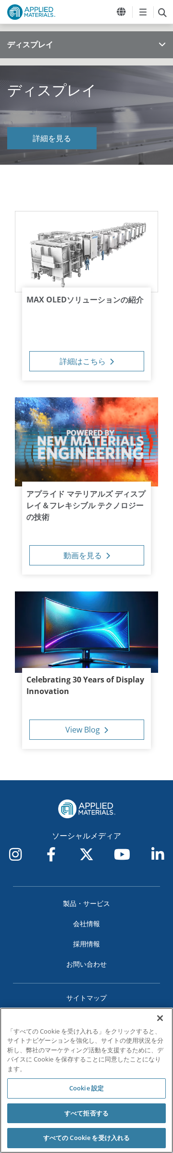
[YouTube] (122, 854)
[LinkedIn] (157, 854)
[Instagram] (15, 854)
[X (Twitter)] (86, 854)
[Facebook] (51, 854)
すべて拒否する (86, 1113)
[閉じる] (160, 1018)
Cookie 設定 (86, 1088)
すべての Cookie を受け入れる (86, 1137)
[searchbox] (162, 12)
